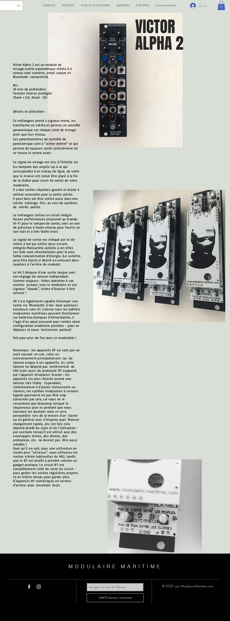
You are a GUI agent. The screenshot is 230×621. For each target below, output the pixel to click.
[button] (221, 5)
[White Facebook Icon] (29, 587)
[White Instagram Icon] (39, 587)
